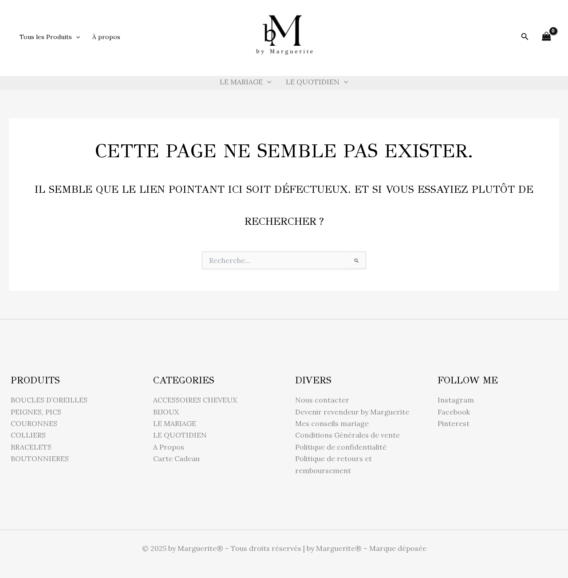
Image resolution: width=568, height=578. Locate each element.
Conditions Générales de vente (347, 435)
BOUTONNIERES (40, 458)
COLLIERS (28, 435)
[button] (76, 37)
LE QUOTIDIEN (312, 81)
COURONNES (34, 423)
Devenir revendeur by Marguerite (352, 411)
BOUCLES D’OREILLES (49, 399)
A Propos (168, 446)
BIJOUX (166, 411)
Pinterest (453, 423)
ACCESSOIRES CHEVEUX (195, 399)
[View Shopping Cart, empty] (546, 36)
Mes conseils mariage (332, 423)
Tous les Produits (46, 37)
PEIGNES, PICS (36, 411)
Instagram (456, 399)
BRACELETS (31, 446)
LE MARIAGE (241, 81)
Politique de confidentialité (341, 446)
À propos (106, 37)
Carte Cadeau (176, 458)
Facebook (454, 411)
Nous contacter (322, 399)
